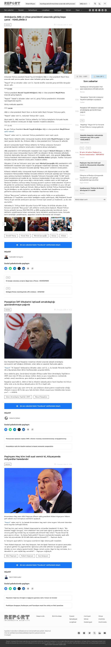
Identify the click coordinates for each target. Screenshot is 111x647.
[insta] (93, 10)
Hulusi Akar (25, 236)
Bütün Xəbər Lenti (81, 199)
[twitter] (99, 10)
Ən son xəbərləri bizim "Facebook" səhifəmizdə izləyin (40, 245)
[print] (28, 268)
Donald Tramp (11, 236)
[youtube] (106, 10)
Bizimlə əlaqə (57, 616)
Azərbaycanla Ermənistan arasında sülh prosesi (57, 3)
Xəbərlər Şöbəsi (14, 418)
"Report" (7, 368)
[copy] (32, 268)
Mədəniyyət (88, 622)
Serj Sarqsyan (43, 556)
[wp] (10, 268)
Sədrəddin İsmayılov (16, 257)
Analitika (102, 619)
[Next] (88, 3)
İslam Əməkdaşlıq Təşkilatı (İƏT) (18, 397)
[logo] (12, 4)
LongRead (72, 622)
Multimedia (103, 622)
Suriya (54, 236)
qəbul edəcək (9, 131)
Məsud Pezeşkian (41, 397)
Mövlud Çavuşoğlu (40, 236)
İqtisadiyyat (73, 619)
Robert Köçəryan (27, 556)
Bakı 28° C (100, 76)
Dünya (101, 616)
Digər (78, 10)
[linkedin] (102, 10)
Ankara (63, 236)
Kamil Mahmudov (15, 577)
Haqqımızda (40, 616)
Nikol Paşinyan (11, 556)
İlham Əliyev (30, 3)
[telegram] (96, 10)
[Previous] (4, 224)
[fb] (90, 10)
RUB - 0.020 (83, 76)
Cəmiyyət (87, 616)
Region (7, 25)
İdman (86, 619)
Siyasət (71, 616)
